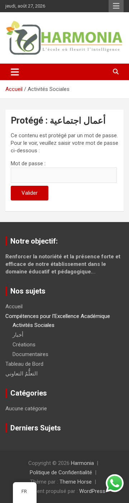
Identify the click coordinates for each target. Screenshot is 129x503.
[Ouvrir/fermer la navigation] (14, 72)
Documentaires (30, 354)
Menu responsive (116, 6)
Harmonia (82, 463)
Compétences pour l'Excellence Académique (57, 316)
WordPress (92, 491)
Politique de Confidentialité (61, 472)
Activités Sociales (33, 325)
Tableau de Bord (24, 364)
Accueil (14, 306)
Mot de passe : (28, 163)
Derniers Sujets (35, 428)
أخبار (18, 335)
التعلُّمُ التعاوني (21, 373)
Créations (24, 344)
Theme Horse (75, 482)
